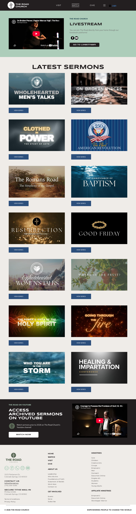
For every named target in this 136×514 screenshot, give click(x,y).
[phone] (17, 468)
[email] (6, 468)
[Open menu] (104, 5)
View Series (18, 110)
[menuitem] (59, 5)
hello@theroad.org (11, 483)
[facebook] (72, 38)
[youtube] (76, 38)
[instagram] (22, 468)
